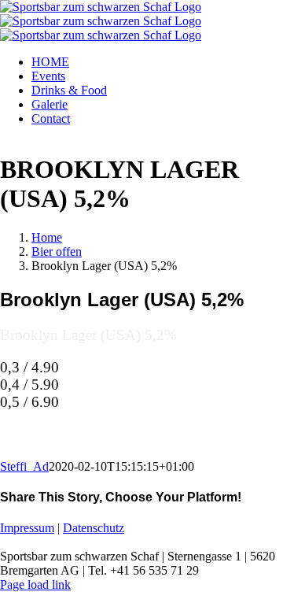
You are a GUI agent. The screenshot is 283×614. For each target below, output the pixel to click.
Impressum (27, 527)
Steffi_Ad (24, 466)
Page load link (35, 584)
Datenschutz (93, 527)
